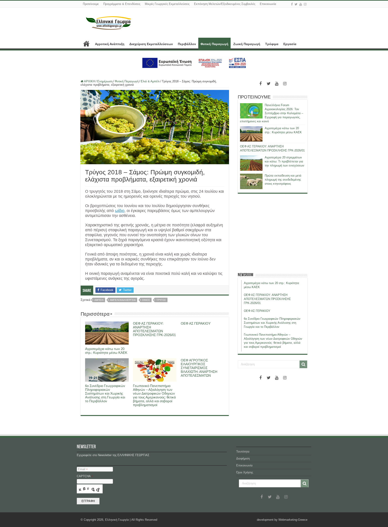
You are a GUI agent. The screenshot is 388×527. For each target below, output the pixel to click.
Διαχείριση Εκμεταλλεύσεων (151, 44)
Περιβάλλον (187, 44)
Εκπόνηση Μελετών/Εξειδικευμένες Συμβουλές (224, 4)
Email (82, 469)
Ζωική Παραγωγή (246, 44)
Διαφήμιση (243, 458)
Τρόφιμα (271, 44)
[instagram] (305, 4)
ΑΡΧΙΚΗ (86, 43)
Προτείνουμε (91, 4)
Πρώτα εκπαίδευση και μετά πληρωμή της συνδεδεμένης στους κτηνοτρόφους (283, 179)
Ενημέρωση (104, 81)
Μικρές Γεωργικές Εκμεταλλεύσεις (167, 4)
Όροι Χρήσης (244, 472)
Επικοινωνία (268, 4)
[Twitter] (296, 4)
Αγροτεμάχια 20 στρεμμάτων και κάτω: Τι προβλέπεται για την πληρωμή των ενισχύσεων (284, 161)
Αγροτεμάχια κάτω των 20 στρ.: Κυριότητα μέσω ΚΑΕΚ (106, 350)
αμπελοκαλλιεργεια (123, 300)
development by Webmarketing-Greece (282, 519)
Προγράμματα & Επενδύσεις (121, 4)
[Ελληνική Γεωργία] (108, 22)
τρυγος (161, 300)
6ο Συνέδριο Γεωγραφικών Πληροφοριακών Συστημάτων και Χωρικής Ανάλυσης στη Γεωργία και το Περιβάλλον (105, 393)
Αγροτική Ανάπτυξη (109, 44)
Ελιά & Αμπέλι (150, 81)
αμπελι (99, 300)
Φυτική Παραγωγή (214, 44)
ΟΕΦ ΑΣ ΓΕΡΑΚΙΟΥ (196, 323)
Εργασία (289, 44)
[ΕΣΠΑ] (194, 62)
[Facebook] (292, 4)
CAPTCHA (85, 476)
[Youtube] (300, 4)
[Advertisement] (272, 233)
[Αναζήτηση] (303, 364)
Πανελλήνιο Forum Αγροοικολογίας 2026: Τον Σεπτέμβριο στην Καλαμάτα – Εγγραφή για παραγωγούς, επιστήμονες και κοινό (271, 113)
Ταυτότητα (242, 451)
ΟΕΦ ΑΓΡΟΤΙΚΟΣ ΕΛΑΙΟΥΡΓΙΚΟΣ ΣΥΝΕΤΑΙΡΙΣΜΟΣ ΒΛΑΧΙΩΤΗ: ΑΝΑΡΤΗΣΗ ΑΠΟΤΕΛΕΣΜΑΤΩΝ (199, 367)
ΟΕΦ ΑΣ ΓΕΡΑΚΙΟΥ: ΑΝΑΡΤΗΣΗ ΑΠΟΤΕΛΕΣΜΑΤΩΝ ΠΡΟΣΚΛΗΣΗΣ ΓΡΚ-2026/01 (154, 329)
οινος (146, 300)
